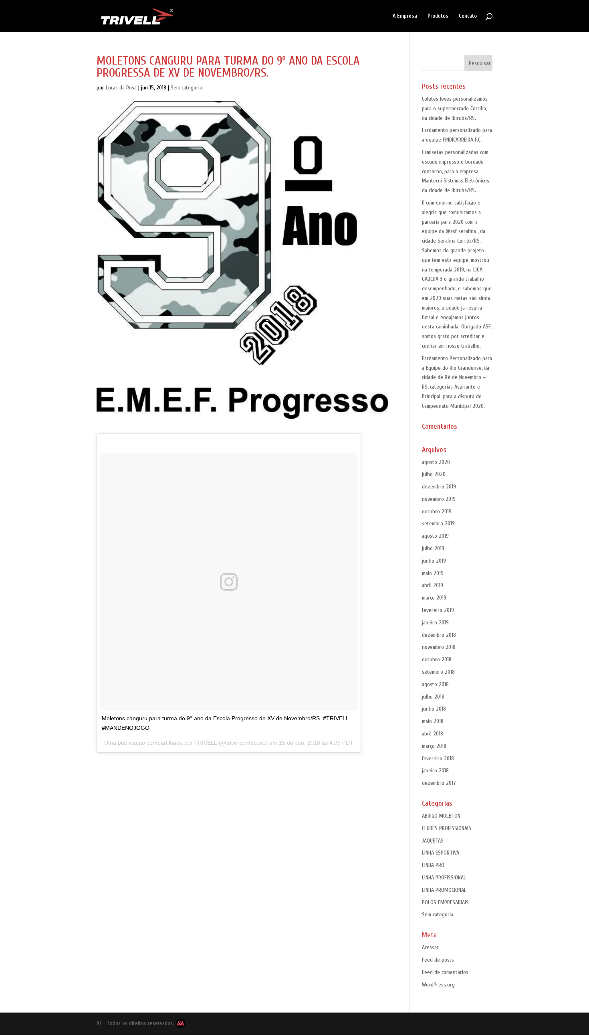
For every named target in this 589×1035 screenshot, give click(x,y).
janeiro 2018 (435, 770)
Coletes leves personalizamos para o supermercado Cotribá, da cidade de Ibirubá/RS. (455, 108)
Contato (468, 16)
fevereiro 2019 (438, 610)
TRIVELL (205, 742)
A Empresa (405, 16)
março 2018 (434, 746)
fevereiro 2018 (438, 758)
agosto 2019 (435, 536)
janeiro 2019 (435, 622)
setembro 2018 (438, 671)
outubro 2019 (437, 511)
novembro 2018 (439, 647)
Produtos (438, 16)
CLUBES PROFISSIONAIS (446, 828)
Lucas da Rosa (121, 87)
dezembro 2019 (439, 486)
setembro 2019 (438, 523)
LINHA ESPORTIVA (440, 852)
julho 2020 (434, 474)
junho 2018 (434, 708)
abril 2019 (432, 585)
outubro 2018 (437, 659)
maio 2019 (433, 573)
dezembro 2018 (439, 635)
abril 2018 (432, 733)
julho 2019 (433, 548)
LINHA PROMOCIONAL (444, 890)
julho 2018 (433, 696)
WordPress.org (438, 984)
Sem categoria (186, 87)
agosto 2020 (436, 462)
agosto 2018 (435, 684)
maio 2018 (433, 721)
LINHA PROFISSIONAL (444, 877)
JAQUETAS (433, 840)
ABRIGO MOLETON (441, 815)
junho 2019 (434, 560)
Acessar (430, 947)
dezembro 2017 (439, 783)
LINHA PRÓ (433, 865)
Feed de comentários (445, 972)
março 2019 (434, 597)
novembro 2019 (439, 499)
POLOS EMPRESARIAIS (445, 902)
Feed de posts (438, 959)
